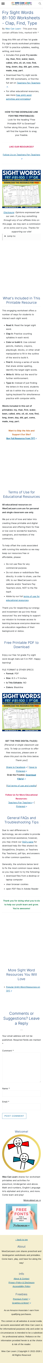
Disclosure (9, 212)
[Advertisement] (21, 267)
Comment (8, 1050)
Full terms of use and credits (21, 785)
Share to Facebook (15, 767)
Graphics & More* (20, 1303)
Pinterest (20, 806)
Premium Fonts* (20, 1299)
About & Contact (21, 1278)
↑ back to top (21, 1239)
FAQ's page (27, 842)
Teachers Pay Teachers (20, 802)
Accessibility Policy (21, 1286)
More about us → (32, 1200)
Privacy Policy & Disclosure (21, 1282)
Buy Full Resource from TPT (20, 438)
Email (5, 1101)
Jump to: (11, 236)
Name (6, 1088)
